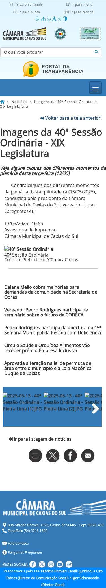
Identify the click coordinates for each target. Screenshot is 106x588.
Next (93, 407)
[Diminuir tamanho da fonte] (49, 19)
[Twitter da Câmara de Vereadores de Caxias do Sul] (41, 564)
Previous (11, 407)
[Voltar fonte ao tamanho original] (55, 19)
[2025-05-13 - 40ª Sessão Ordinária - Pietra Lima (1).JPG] (22, 399)
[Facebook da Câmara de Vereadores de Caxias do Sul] (32, 564)
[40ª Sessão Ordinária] (53, 249)
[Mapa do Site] (44, 19)
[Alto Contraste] (65, 19)
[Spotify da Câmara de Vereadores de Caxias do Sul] (69, 564)
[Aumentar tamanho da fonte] (60, 19)
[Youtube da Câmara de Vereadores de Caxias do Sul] (60, 564)
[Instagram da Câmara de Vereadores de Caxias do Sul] (50, 564)
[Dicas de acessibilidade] (38, 19)
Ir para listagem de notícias (42, 439)
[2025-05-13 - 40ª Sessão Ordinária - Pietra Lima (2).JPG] (63, 399)
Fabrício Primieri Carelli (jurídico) (66, 571)
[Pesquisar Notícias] (96, 52)
